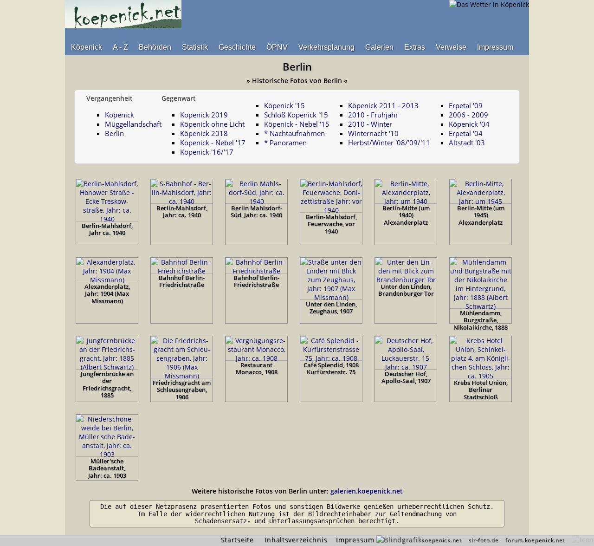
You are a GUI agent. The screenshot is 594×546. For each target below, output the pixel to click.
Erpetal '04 (466, 133)
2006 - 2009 (468, 114)
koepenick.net (441, 540)
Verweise (451, 47)
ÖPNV (277, 47)
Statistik (195, 47)
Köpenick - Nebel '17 (212, 142)
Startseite (237, 539)
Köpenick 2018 (204, 133)
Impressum (495, 47)
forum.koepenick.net (535, 540)
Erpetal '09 (466, 105)
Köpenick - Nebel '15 (296, 124)
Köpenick (86, 47)
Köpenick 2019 (204, 114)
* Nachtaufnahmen (294, 133)
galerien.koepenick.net (366, 491)
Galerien (379, 47)
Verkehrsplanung (326, 47)
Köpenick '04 (469, 124)
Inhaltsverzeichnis (296, 539)
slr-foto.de (484, 540)
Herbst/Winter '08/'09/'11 (389, 142)
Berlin (114, 133)
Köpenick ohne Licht (212, 124)
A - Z (120, 47)
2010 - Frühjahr (373, 114)
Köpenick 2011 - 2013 (383, 105)
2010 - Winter (370, 124)
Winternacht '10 (373, 133)
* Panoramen (285, 142)
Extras (414, 47)
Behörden (155, 47)
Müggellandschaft (133, 124)
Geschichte (237, 47)
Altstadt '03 (467, 142)
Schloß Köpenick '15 (296, 114)
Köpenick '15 (284, 105)
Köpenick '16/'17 (206, 151)
